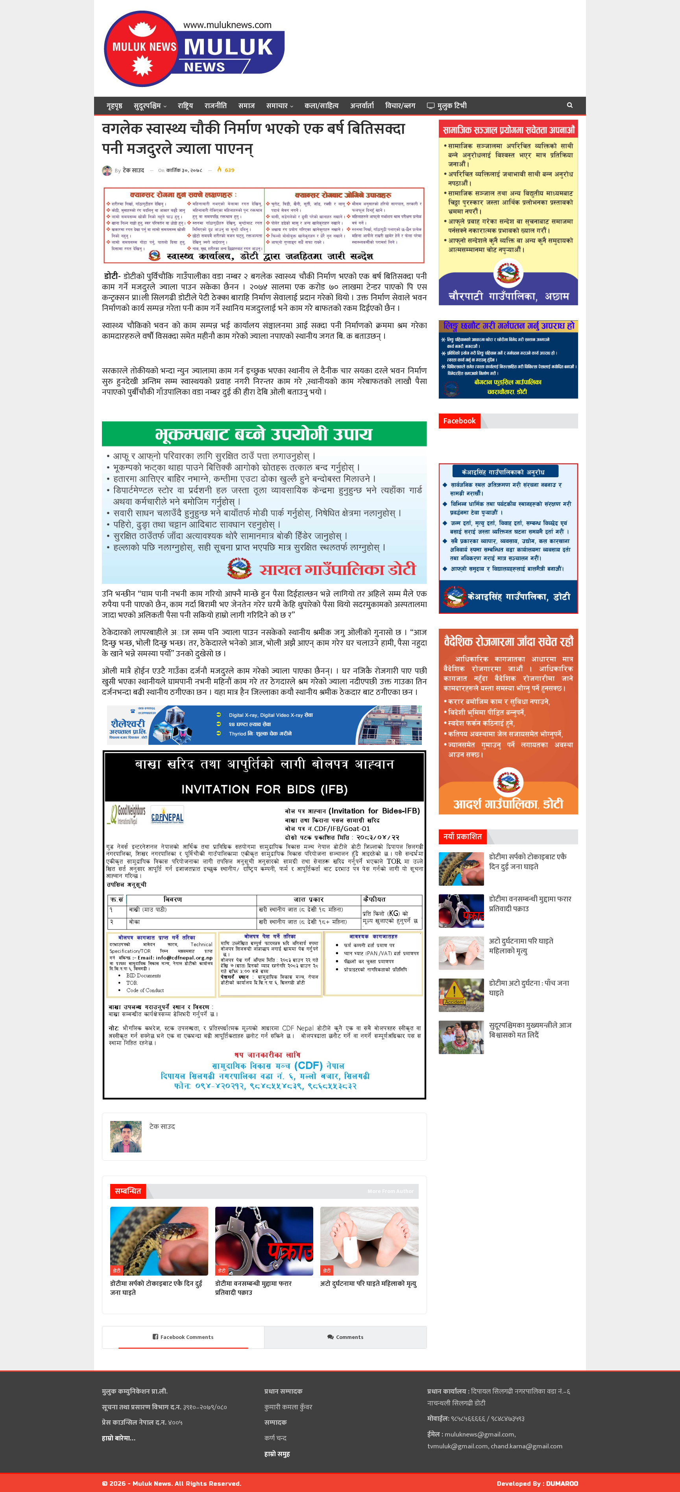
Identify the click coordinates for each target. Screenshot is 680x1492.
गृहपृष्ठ (114, 106)
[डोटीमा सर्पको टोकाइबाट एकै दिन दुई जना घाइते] (159, 1241)
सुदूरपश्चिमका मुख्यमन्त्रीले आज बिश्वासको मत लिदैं (530, 1030)
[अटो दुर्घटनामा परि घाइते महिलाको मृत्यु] (369, 1241)
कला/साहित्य (322, 106)
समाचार (277, 106)
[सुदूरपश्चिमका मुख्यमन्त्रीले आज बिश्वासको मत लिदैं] (461, 1037)
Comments (350, 1337)
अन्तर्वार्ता (362, 106)
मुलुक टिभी (452, 106)
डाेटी (116, 1271)
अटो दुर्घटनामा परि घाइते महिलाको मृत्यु (521, 946)
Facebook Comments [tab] (187, 1337)
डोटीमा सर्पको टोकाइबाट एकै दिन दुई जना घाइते (528, 862)
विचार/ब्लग (400, 106)
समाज (246, 106)
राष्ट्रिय (185, 106)
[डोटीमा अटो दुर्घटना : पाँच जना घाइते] (461, 995)
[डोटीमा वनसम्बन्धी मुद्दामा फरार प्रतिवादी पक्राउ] (264, 1241)
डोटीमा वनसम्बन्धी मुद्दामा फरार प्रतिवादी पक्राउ (530, 904)
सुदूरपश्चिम (147, 106)
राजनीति (216, 106)
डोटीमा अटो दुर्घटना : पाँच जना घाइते (529, 988)
